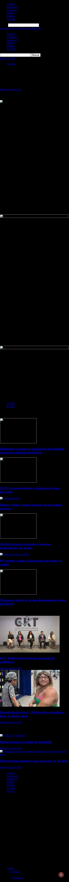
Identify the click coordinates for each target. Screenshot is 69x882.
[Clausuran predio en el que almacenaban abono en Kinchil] (18, 593)
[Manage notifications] (61, 874)
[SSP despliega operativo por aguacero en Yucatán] (34, 754)
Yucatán (11, 19)
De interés (12, 7)
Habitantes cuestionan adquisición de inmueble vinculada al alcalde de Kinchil (32, 450)
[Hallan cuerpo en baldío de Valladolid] (12, 735)
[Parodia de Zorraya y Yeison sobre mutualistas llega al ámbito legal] (30, 705)
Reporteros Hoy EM (11, 668)
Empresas (12, 10)
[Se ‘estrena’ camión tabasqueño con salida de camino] (14, 554)
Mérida (10, 13)
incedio (10, 403)
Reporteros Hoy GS (10, 89)
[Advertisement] (34, 137)
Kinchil (11, 406)
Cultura (11, 4)
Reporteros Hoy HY (10, 748)
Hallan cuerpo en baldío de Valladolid (26, 742)
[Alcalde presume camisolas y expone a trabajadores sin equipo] (18, 537)
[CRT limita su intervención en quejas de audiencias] (30, 651)
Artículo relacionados (12, 413)
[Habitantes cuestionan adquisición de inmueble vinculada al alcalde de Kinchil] (18, 442)
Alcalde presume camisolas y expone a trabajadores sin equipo (26, 546)
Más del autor (32, 413)
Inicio (3, 58)
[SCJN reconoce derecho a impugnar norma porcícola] (18, 481)
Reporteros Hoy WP (10, 722)
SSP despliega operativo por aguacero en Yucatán (34, 761)
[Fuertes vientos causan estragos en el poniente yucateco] (9, 498)
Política (11, 16)
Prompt (10, 791)
